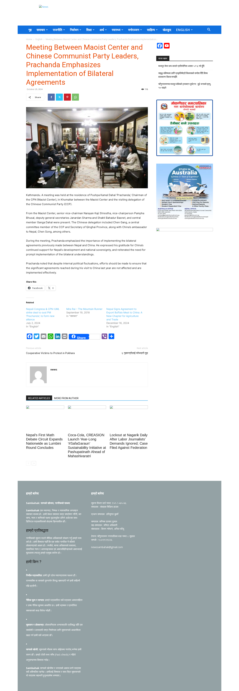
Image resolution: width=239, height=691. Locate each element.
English (183, 30)
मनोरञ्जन (133, 30)
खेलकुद (167, 30)
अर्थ (102, 30)
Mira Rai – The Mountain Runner (84, 308)
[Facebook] (51, 97)
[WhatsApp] (75, 97)
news (53, 369)
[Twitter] (59, 97)
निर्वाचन (74, 30)
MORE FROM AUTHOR (66, 398)
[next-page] (34, 463)
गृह (30, 30)
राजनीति (57, 30)
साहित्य (151, 30)
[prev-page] (28, 463)
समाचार (41, 30)
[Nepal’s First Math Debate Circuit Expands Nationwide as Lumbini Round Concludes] (45, 418)
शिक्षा (89, 30)
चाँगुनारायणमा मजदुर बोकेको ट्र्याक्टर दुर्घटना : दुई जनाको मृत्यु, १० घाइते (184, 86)
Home (29, 39)
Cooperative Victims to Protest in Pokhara (50, 353)
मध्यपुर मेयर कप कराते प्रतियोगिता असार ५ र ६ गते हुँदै (181, 66)
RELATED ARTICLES (39, 398)
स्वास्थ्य (116, 30)
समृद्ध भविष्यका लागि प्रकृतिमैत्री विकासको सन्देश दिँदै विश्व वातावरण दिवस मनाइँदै (183, 75)
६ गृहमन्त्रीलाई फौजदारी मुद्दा (135, 353)
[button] (209, 30)
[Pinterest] (67, 97)
